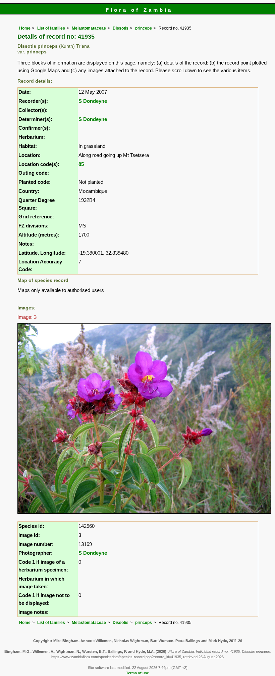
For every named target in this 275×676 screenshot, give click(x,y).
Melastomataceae (89, 28)
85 (81, 164)
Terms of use (137, 673)
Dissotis (120, 28)
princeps (143, 28)
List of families (51, 28)
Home (25, 28)
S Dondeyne (92, 101)
